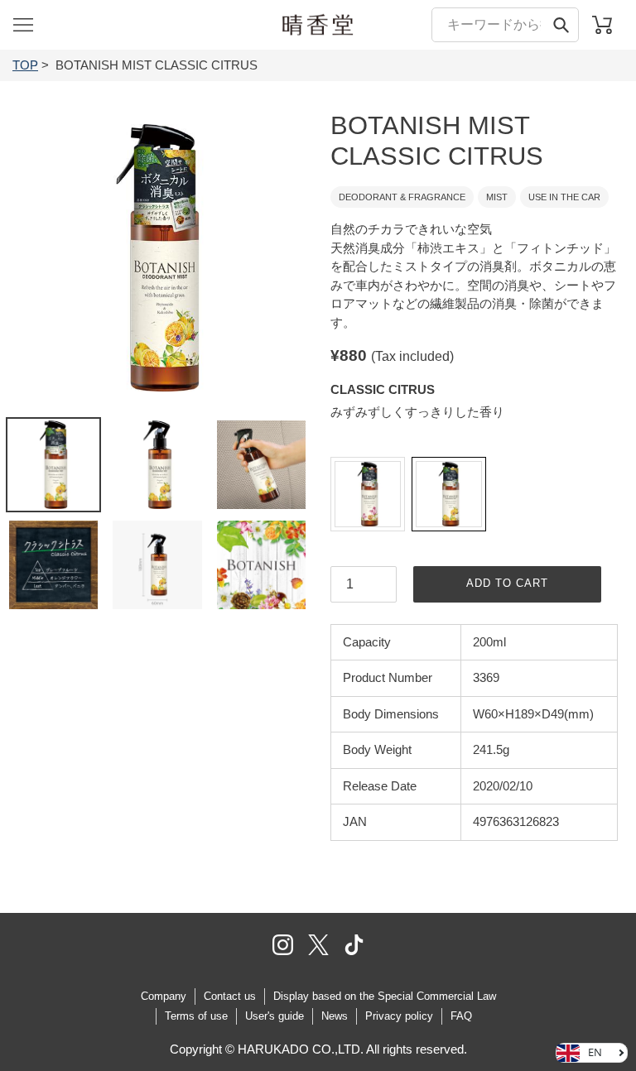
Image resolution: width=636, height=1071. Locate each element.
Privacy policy (399, 1016)
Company (163, 996)
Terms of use (196, 1016)
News (334, 1016)
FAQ (461, 1016)
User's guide (274, 1016)
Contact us (230, 996)
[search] (505, 24)
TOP (25, 65)
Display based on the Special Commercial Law (384, 996)
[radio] (367, 494)
